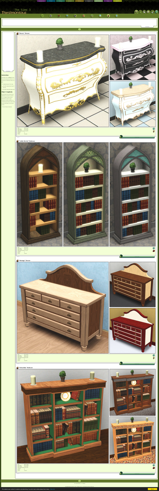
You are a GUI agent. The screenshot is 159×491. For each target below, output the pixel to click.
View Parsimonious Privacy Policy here (88, 486)
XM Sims (84, 483)
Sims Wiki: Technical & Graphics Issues (9, 89)
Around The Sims (78, 483)
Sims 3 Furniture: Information (7, 106)
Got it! (152, 489)
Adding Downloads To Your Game (8, 84)
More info (52, 489)
